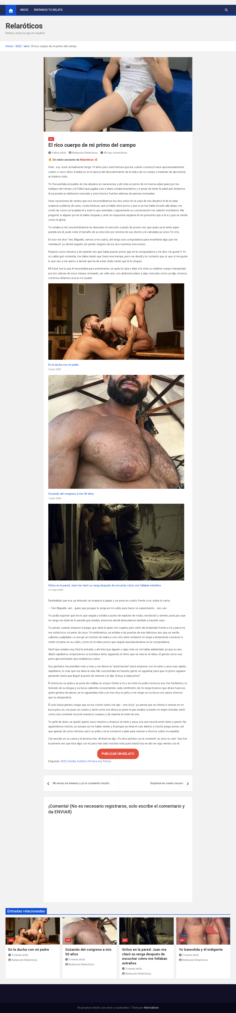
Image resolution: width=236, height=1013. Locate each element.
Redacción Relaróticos (85, 152)
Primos (107, 761)
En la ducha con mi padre (63, 364)
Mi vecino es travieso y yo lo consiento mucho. (81, 783)
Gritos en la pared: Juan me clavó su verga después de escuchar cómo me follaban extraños (104, 585)
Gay (51, 139)
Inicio (24, 9)
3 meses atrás (20, 954)
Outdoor (81, 761)
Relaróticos (24, 26)
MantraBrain (151, 1007)
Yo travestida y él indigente (201, 949)
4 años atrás (59, 152)
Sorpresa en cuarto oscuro (166, 783)
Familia (71, 761)
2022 (63, 761)
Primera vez (95, 761)
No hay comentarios (115, 152)
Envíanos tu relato (48, 9)
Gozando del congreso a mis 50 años (71, 493)
